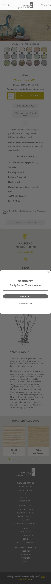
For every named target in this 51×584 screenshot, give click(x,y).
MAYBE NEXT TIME (25, 303)
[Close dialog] (49, 272)
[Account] (42, 5)
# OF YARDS (10, 96)
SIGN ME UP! (25, 296)
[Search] (9, 5)
